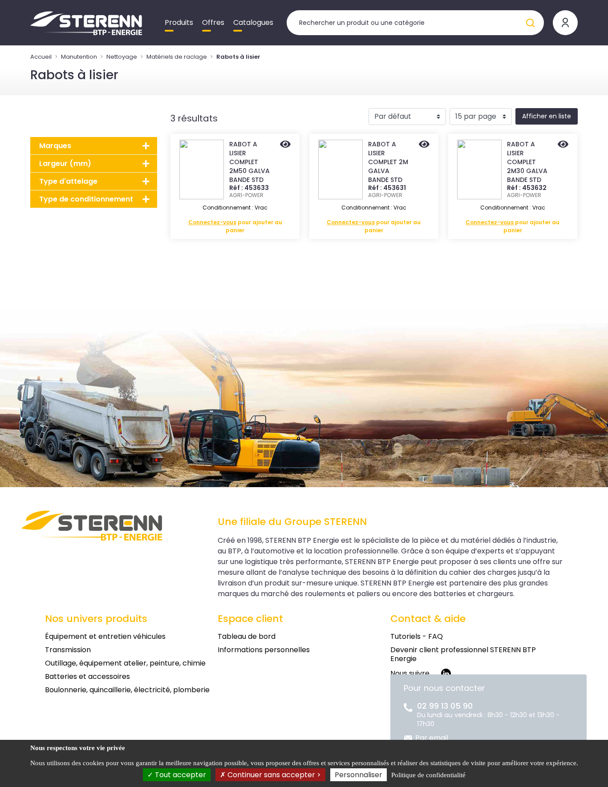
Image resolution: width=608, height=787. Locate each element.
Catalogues (253, 22)
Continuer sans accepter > (273, 775)
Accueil (41, 56)
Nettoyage (121, 56)
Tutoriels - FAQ (416, 636)
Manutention (79, 56)
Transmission (68, 650)
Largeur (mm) (65, 163)
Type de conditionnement (86, 199)
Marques (55, 146)
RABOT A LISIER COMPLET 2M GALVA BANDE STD (388, 162)
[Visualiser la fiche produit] (285, 145)
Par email (431, 738)
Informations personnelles (264, 650)
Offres (213, 22)
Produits (179, 22)
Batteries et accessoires (87, 676)
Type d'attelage (68, 181)
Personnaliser (358, 775)
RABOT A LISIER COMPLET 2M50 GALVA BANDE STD (249, 162)
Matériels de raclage (176, 56)
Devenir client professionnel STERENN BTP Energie (463, 654)
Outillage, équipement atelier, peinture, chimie (125, 663)
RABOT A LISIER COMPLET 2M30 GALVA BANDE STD (527, 162)
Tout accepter (179, 775)
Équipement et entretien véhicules (105, 636)
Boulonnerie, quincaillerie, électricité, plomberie (127, 690)
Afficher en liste (546, 116)
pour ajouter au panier (235, 226)
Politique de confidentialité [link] (428, 775)
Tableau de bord (247, 636)
